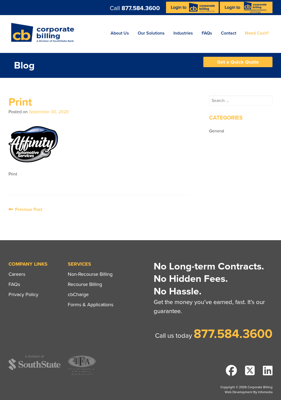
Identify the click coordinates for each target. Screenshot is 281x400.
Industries (183, 33)
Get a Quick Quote (238, 62)
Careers (17, 274)
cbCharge (78, 294)
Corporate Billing (44, 34)
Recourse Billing (85, 284)
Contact (228, 33)
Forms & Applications (90, 305)
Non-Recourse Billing (90, 274)
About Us (120, 33)
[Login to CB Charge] (246, 12)
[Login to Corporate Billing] (193, 12)
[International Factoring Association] (82, 374)
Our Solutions (151, 33)
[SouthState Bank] (35, 369)
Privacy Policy (23, 294)
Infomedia (265, 392)
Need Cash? (257, 33)
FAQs (207, 33)
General (216, 131)
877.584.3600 (141, 8)
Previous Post (27, 209)
